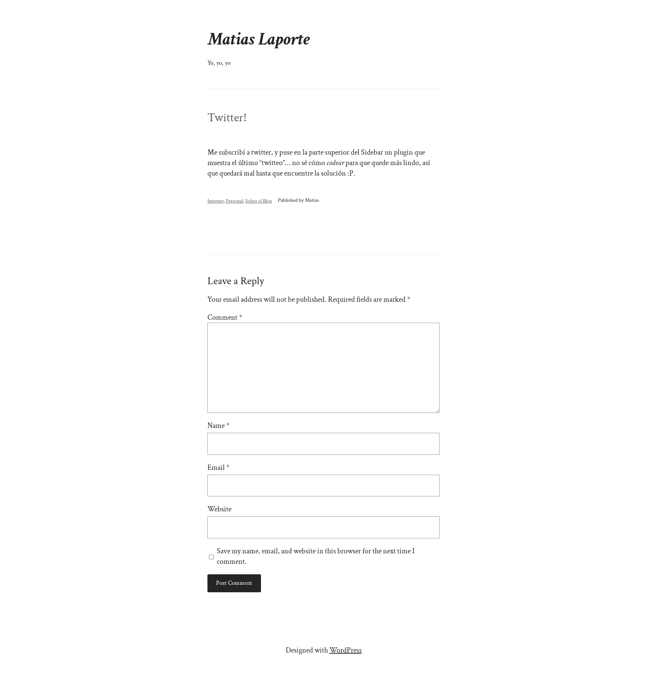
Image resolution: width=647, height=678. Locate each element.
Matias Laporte (258, 39)
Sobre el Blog (258, 200)
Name (218, 426)
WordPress (345, 650)
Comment (224, 317)
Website (219, 509)
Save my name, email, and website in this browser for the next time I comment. (315, 556)
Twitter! (227, 118)
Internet (215, 200)
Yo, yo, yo (219, 63)
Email (218, 467)
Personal (234, 200)
